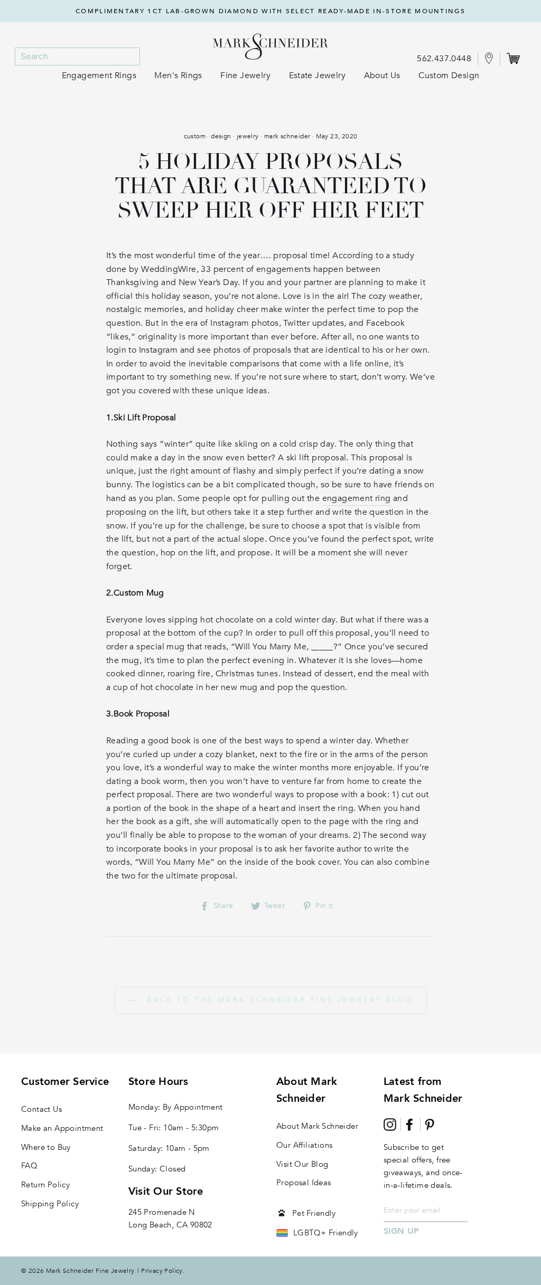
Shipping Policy (50, 1203)
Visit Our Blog (302, 1164)
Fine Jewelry (245, 75)
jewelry (248, 136)
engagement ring (356, 498)
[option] (270, 11)
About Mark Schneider (317, 1126)
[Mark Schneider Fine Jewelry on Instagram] (390, 1124)
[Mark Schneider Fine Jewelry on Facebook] (409, 1124)
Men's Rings (178, 75)
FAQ (29, 1165)
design (221, 136)
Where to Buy (46, 1147)
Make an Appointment (62, 1128)
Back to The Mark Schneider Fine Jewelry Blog (278, 1000)
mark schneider (287, 136)
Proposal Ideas (303, 1182)
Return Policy (45, 1184)
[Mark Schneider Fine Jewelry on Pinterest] (429, 1124)
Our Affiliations (304, 1145)
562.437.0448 (444, 58)
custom (195, 136)
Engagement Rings (99, 75)
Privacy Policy (161, 1271)
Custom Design (448, 75)
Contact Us (41, 1109)
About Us (382, 75)
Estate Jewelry (317, 75)
